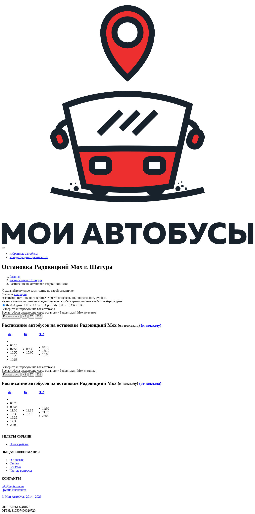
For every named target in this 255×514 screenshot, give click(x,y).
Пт (64, 305)
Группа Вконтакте (14, 490)
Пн (29, 305)
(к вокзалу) (151, 325)
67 (31, 316)
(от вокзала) (150, 383)
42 (24, 316)
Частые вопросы (21, 470)
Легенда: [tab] (14, 294)
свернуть (20, 294)
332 (39, 316)
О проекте (17, 459)
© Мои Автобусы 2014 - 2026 (21, 496)
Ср (47, 305)
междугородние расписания (29, 257)
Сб (73, 305)
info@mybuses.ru (13, 486)
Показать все (11, 316)
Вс (81, 305)
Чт (55, 305)
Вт (38, 305)
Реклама (15, 467)
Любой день (14, 305)
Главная (15, 276)
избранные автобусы (24, 253)
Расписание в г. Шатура (26, 280)
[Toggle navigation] (3, 247)
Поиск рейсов (19, 444)
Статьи (14, 463)
